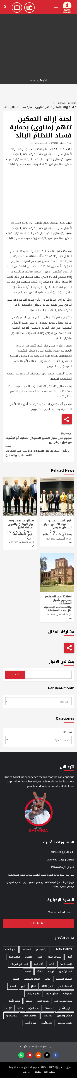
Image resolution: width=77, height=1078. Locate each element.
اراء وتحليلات (66, 964)
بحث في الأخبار (61, 661)
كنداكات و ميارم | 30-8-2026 (60, 860)
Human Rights (62, 950)
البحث (15, 674)
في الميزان (33, 1008)
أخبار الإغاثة (10, 950)
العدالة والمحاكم (32, 979)
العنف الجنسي (65, 986)
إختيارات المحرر (54, 957)
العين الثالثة (47, 986)
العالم (47, 979)
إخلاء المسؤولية (28, 1046)
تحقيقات (67, 994)
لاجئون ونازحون (64, 1016)
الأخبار (51, 964)
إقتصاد (28, 957)
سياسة (29, 1001)
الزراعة (51, 972)
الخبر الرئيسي (65, 972)
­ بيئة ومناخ (41, 950)
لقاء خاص (47, 1016)
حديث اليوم (43, 1001)
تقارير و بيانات (33, 994)
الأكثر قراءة (39, 964)
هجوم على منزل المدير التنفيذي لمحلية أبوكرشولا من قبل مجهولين (39, 437)
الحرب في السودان (19, 964)
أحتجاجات (26, 950)
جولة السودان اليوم (63, 1001)
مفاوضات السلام (29, 1016)
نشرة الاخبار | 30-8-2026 (62, 852)
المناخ (33, 986)
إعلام (39, 957)
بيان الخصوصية (46, 1046)
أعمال (69, 957)
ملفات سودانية (64, 1023)
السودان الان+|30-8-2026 (62, 868)
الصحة (28, 972)
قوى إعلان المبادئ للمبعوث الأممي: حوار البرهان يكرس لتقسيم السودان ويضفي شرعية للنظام (57, 527)
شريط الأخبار (14, 1001)
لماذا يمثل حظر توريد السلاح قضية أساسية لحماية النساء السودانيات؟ (41, 875)
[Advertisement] (38, 38)
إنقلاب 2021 (14, 957)
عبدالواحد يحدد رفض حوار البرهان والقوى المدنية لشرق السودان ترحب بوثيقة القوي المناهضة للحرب (21, 529)
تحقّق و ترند (51, 994)
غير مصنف (49, 1008)
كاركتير (9, 1008)
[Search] (5, 7)
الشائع (40, 972)
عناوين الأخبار (65, 1008)
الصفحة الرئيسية (64, 979)
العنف (16, 979)
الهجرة (13, 986)
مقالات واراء (11, 1016)
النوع (23, 986)
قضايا (20, 1008)
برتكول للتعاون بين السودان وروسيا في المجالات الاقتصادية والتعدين (37, 450)
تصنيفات (67, 732)
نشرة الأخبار (46, 1023)
